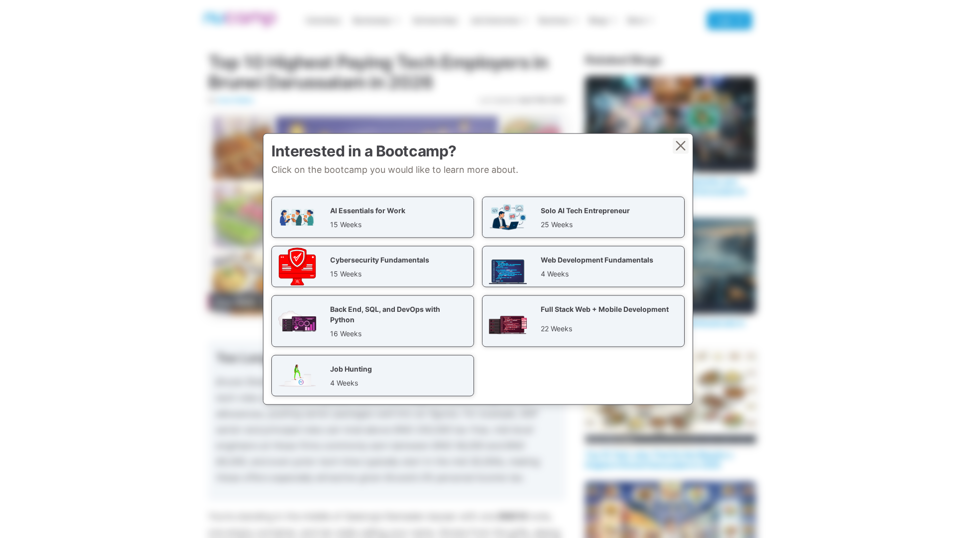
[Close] (681, 146)
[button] (372, 217)
